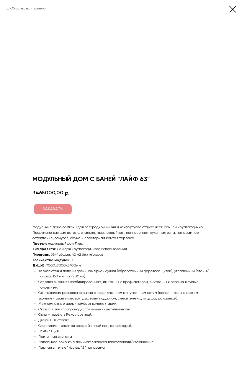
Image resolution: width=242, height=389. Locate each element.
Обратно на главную (27, 8)
